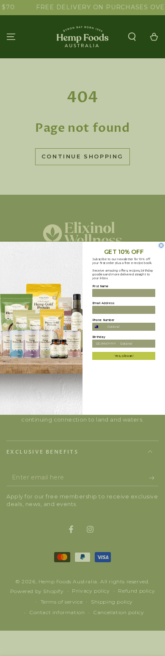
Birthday (98, 336)
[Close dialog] (161, 245)
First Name (100, 286)
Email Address (103, 303)
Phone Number (103, 319)
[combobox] (99, 326)
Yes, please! (124, 356)
